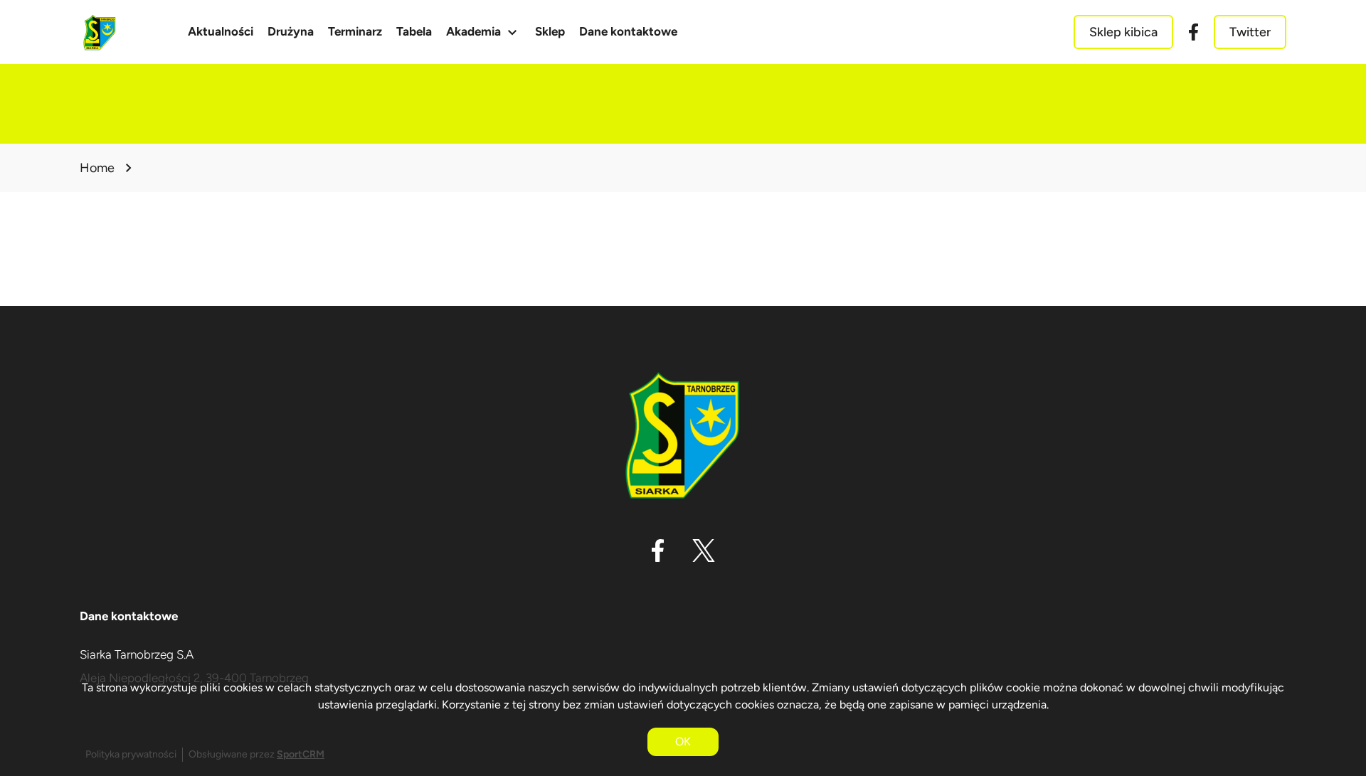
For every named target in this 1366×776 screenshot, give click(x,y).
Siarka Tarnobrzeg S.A (137, 654)
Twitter (1250, 32)
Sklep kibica (1123, 32)
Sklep (550, 31)
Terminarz (355, 31)
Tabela (414, 31)
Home (97, 168)
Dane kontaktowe (628, 31)
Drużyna (291, 31)
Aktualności (220, 31)
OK (683, 741)
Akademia (483, 32)
